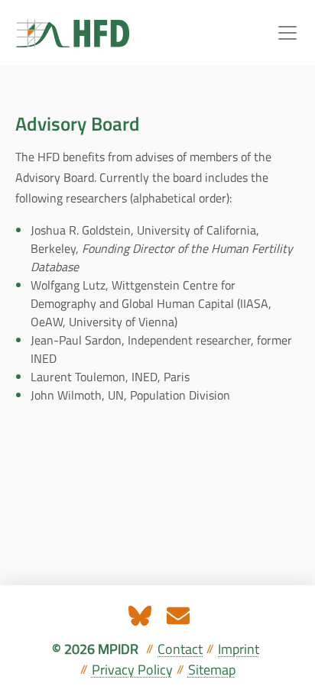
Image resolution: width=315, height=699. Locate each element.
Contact (180, 649)
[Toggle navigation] (287, 33)
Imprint (238, 649)
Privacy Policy (132, 669)
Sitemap (211, 669)
